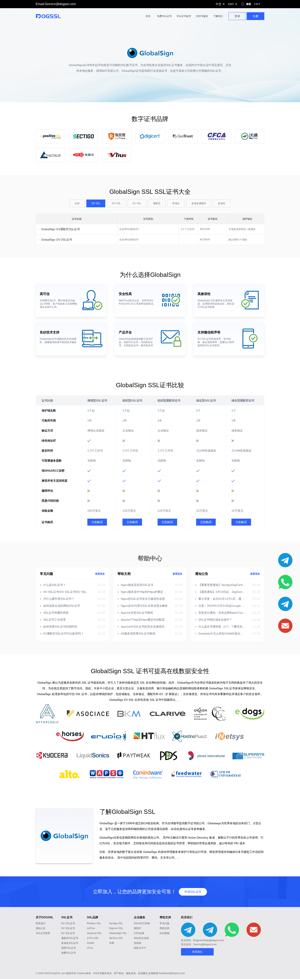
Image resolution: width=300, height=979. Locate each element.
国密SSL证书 (68, 947)
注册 (255, 16)
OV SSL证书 (68, 928)
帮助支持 (165, 917)
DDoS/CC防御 (142, 923)
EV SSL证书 (68, 933)
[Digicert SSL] (150, 136)
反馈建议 (143, 973)
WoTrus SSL (116, 938)
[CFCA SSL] (216, 136)
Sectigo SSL (116, 923)
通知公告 (41, 928)
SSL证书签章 (43, 933)
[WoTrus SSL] (249, 136)
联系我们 (41, 923)
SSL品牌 (92, 917)
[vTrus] (116, 155)
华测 (111, 943)
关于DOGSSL (44, 917)
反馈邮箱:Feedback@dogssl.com (166, 973)
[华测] (83, 155)
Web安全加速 (141, 938)
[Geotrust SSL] (183, 136)
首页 (148, 16)
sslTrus (91, 928)
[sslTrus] (116, 136)
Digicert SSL (116, 928)
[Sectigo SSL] (83, 136)
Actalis (90, 943)
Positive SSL (94, 923)
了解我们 (218, 16)
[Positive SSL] (50, 136)
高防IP (137, 928)
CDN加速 (139, 933)
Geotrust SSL (94, 933)
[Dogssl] (52, 16)
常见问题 (164, 923)
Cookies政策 (84, 973)
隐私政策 (131, 973)
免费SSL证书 (164, 16)
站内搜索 (164, 933)
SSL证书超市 (184, 16)
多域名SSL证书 (69, 943)
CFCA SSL (93, 938)
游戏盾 (137, 943)
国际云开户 (140, 947)
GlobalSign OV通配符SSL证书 (60, 229)
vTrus (90, 947)
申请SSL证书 (192, 891)
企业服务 (139, 917)
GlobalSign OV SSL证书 (56, 239)
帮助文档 (164, 928)
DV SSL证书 (68, 923)
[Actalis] (50, 155)
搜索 (253, 4)
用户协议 (119, 973)
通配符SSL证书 (69, 938)
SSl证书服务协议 (102, 973)
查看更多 (100, 573)
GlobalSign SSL (118, 933)
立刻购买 (97, 522)
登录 (237, 16)
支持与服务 (202, 16)
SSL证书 (66, 917)
